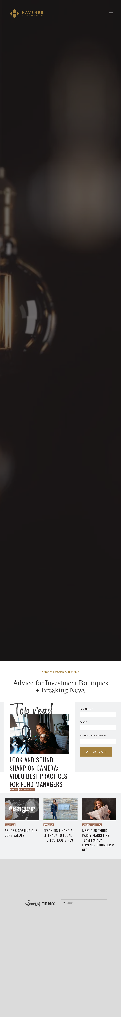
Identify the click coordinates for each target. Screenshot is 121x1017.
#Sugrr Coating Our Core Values (21, 833)
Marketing (13, 789)
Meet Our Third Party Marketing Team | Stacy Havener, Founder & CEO (98, 840)
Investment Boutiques (26, 789)
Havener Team (10, 825)
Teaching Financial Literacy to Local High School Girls (58, 835)
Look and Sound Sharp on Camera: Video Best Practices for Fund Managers (38, 772)
